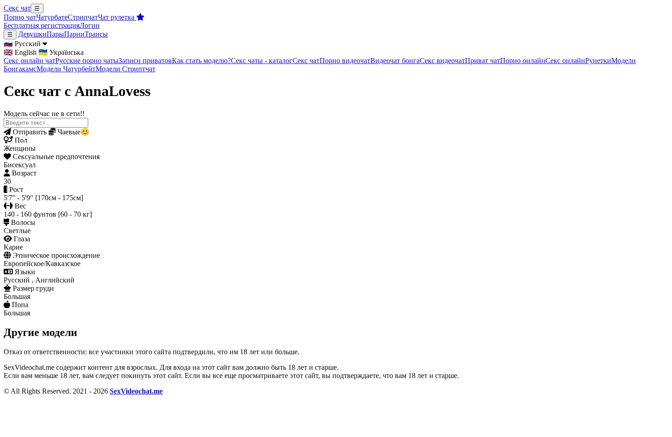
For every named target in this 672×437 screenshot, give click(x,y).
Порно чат (20, 17)
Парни (74, 34)
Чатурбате (52, 17)
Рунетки (598, 60)
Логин (90, 25)
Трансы (96, 34)
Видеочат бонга (395, 60)
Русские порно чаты (86, 60)
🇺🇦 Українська (61, 52)
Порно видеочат (345, 60)
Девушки (32, 34)
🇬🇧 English (20, 52)
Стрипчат (83, 17)
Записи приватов (145, 60)
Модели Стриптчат (125, 69)
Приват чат (482, 60)
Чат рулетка (117, 17)
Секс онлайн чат (29, 60)
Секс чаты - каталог (262, 60)
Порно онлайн (522, 60)
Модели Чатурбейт (66, 69)
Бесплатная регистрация (42, 25)
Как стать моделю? (201, 60)
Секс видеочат (442, 60)
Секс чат (17, 8)
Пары (55, 34)
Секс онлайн (565, 60)
